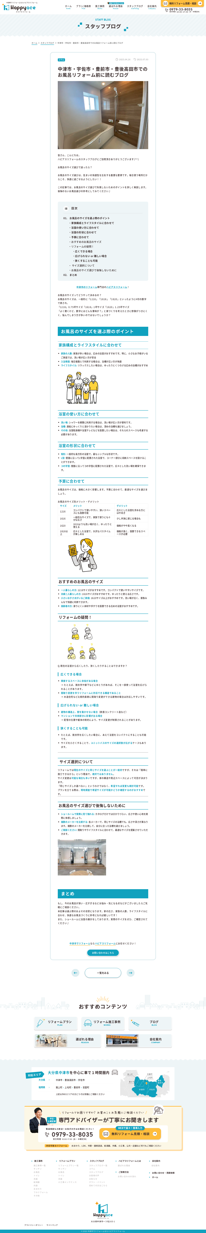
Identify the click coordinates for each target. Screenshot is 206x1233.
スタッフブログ (96, 1172)
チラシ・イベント (97, 1182)
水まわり (38, 1189)
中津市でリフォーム (80, 943)
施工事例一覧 (40, 1165)
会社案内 (155, 1165)
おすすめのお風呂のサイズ (86, 241)
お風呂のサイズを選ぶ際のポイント (90, 218)
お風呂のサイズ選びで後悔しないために (94, 270)
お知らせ (93, 1179)
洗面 (36, 1179)
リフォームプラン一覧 (68, 1165)
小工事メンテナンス (67, 1182)
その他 (37, 1195)
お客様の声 (94, 1175)
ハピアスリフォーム (105, 943)
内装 (36, 1185)
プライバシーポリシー (33, 1225)
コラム (92, 1168)
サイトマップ (52, 1225)
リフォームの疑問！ (82, 246)
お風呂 (37, 1172)
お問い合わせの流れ (127, 1176)
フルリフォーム (41, 1192)
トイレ (37, 1175)
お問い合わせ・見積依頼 (163, 1172)
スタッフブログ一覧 (98, 1165)
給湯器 (37, 1182)
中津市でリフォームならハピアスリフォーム (106, 1231)
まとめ (73, 274)
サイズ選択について (83, 265)
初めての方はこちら (98, 1185)
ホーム (155, 1177)
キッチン (38, 1168)
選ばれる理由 (124, 1165)
